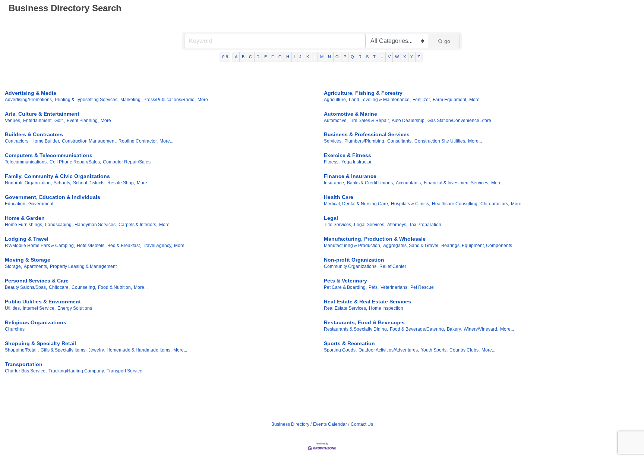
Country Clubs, (464, 350)
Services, (333, 141)
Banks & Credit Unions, (370, 182)
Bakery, (454, 329)
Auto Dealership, (409, 120)
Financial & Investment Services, (456, 182)
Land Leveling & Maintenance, (380, 99)
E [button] (265, 56)
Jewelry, (96, 350)
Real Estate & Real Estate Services (367, 302)
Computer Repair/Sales (127, 162)
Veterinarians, (394, 287)
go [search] (447, 41)
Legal (331, 218)
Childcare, (59, 287)
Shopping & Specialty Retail (40, 343)
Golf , (59, 120)
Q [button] (352, 56)
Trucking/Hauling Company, (76, 371)
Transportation (23, 364)
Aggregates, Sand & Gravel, (411, 245)
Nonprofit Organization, (28, 182)
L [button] (314, 56)
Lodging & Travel (26, 239)
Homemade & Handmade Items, (139, 350)
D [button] (257, 56)
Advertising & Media (30, 93)
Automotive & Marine (350, 114)
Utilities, (13, 308)
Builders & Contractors (34, 134)
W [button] (397, 56)
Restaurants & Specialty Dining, (356, 329)
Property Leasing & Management (83, 266)
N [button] (329, 56)
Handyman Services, (96, 224)
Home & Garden (25, 218)
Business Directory (290, 424)
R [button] (360, 56)
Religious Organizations (35, 322)
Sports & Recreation (349, 343)
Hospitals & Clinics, (410, 203)
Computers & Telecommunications (48, 155)
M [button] (321, 56)
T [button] (374, 56)
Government (40, 203)
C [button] (250, 56)
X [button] (404, 56)
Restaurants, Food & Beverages (364, 322)
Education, (15, 203)
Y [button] (411, 56)
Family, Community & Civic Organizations (57, 176)
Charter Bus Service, (26, 371)
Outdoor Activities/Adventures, (389, 350)
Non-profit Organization (354, 260)
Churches (15, 329)
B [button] (243, 56)
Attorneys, (397, 224)
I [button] (294, 56)
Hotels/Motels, (91, 245)
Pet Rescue (422, 287)
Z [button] (418, 56)
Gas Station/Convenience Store (459, 120)
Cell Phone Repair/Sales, (75, 162)
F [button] (272, 56)
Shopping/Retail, (22, 350)
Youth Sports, (434, 350)
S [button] (367, 56)
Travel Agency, (157, 245)
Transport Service (124, 371)
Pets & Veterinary (345, 281)
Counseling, (84, 287)
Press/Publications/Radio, (169, 99)
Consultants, (400, 141)
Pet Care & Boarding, (345, 287)
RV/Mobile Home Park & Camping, (40, 245)
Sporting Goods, (340, 350)
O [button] (337, 56)
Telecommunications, (26, 162)
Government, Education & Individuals (52, 197)
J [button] (300, 56)
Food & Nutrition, (115, 287)
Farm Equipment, (450, 99)
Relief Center (392, 266)
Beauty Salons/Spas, (26, 287)
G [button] (280, 56)
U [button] (382, 56)
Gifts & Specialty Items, (63, 350)
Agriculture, (335, 99)
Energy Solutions (74, 308)
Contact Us (362, 424)
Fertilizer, (422, 99)
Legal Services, (369, 224)
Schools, (62, 182)
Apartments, (36, 266)
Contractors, (17, 141)
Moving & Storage (27, 260)
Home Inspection (386, 308)
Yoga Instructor (356, 162)
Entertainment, (38, 120)
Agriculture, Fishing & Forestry (363, 93)
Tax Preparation (425, 224)
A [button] (236, 56)
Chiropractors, (494, 203)
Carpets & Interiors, (138, 224)
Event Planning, (83, 120)
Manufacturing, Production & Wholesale (375, 239)
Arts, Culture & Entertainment (42, 114)
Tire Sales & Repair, (370, 120)
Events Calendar (330, 424)
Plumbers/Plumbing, (364, 141)
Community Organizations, (351, 266)
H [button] (287, 56)
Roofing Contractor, (138, 141)
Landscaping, (59, 224)
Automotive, (336, 120)
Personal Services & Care (37, 281)
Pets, (374, 287)
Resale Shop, (121, 182)
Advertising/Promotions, (29, 99)
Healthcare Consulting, (455, 203)
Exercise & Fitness (347, 155)
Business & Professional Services (367, 134)
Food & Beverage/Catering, (417, 329)
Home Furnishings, (24, 224)
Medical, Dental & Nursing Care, (356, 203)
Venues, (13, 120)
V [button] (389, 56)
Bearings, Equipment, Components (476, 245)
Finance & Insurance (350, 176)
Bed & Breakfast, (124, 245)
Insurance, (334, 182)
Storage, (13, 266)
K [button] (307, 56)
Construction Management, (89, 141)
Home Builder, (45, 141)
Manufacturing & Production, (352, 245)
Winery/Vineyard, (481, 329)
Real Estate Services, (345, 308)
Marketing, (131, 99)
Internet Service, (39, 308)
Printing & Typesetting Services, (87, 99)
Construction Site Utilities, (440, 141)
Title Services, (338, 224)
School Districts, (89, 182)
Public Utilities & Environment (43, 302)
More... (204, 99)
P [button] (345, 56)
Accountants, (409, 182)
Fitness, (332, 162)
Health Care (338, 197)
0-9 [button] (225, 56)
